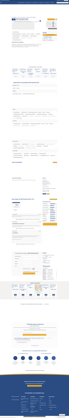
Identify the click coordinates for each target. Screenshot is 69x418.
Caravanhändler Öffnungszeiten (47, 37)
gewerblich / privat (16, 85)
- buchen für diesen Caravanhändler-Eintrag (53, 363)
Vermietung (15, 120)
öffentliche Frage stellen (34, 334)
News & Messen (47, 2)
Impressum (41, 398)
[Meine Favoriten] (55, 2)
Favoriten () (61, 417)
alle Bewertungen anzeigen (53, 28)
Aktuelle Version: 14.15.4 (42, 416)
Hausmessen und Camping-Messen (24, 412)
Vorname (16, 261)
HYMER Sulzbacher (15, 73)
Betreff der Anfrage (17, 256)
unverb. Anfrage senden (51, 19)
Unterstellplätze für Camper (52, 407)
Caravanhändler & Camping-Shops (25, 399)
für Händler (52, 2)
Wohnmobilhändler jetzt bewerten (50, 224)
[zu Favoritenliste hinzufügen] (13, 22)
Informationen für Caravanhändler (32, 406)
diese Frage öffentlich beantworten (22, 342)
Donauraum (47, 188)
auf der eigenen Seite (46, 362)
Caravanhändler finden (21, 2)
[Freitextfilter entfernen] (66, 2)
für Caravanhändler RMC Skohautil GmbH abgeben (15, 363)
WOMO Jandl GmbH (53, 73)
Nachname (16, 263)
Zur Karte (44, 259)
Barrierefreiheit (62, 414)
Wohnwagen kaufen (28, 2)
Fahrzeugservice (15, 141)
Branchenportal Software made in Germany (29, 416)
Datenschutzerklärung (27, 271)
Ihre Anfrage (17, 258)
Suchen (68, 2)
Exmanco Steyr (38, 292)
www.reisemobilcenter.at (50, 40)
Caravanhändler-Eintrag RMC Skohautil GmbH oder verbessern (38, 363)
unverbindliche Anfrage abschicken (29, 273)
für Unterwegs (15, 150)
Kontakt (51, 409)
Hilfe (62, 0)
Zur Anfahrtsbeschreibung (46, 260)
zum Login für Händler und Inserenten (34, 412)
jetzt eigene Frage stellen (34, 345)
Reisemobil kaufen (35, 2)
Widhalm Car (38, 71)
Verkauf (14, 109)
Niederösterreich (48, 183)
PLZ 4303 (47, 181)
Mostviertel (50, 188)
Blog (49, 398)
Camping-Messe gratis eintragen (33, 403)
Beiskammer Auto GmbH (23, 72)
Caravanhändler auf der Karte (47, 36)
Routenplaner (55, 162)
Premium (55, 67)
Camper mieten (41, 2)
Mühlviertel (53, 188)
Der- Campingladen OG (46, 73)
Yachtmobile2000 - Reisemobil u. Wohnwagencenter (30, 74)
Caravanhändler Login (59, 0)
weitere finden (23, 362)
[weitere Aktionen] (56, 19)
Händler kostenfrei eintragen (34, 398)
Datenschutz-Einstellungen (15, 399)
